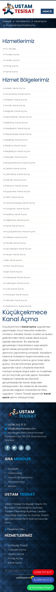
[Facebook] (7, 448)
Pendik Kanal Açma (15, 243)
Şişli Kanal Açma (13, 271)
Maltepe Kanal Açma (16, 237)
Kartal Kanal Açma (14, 225)
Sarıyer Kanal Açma (15, 254)
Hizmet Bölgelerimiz (20, 477)
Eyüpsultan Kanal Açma (17, 191)
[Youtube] (21, 448)
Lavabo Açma (12, 60)
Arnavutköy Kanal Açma (17, 94)
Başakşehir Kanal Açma (17, 128)
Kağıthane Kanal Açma (17, 220)
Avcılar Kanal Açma (15, 105)
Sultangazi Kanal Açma (17, 283)
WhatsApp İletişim (41, 587)
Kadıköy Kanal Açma (16, 214)
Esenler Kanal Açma (15, 180)
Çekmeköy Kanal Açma (17, 174)
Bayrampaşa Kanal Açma (18, 134)
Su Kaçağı (10, 48)
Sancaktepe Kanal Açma (18, 248)
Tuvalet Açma (12, 54)
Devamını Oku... (16, 529)
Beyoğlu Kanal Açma (16, 157)
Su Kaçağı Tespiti (18, 545)
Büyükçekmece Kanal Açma (20, 162)
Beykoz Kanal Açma (15, 145)
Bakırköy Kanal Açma (16, 122)
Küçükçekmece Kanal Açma (20, 231)
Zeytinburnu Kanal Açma (18, 306)
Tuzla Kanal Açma (14, 289)
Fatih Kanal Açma (14, 197)
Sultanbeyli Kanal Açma (17, 277)
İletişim (12, 486)
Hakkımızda (15, 473)
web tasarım (19, 574)
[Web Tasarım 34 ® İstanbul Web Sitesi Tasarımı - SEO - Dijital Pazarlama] (28, 577)
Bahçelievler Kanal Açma (18, 117)
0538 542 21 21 (44, 579)
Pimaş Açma (11, 66)
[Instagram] (28, 448)
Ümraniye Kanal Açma (16, 294)
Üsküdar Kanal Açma (16, 300)
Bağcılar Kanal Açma (16, 111)
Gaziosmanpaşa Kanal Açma (20, 203)
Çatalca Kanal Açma (15, 168)
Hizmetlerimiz (16, 481)
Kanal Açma (11, 71)
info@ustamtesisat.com (22, 428)
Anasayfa (13, 468)
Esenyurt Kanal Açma (16, 185)
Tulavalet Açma (17, 549)
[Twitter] (14, 448)
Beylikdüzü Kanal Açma (17, 151)
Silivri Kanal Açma (14, 266)
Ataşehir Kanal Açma (16, 99)
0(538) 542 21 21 (17, 424)
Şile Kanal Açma (13, 260)
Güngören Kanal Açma (17, 208)
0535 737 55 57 (44, 572)
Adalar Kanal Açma (15, 88)
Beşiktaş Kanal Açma (16, 140)
